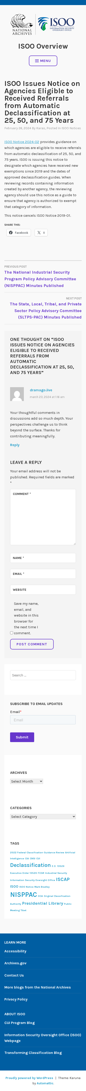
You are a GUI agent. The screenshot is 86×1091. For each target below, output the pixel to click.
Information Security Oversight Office (32, 880)
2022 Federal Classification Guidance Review (37, 852)
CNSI (32, 858)
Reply (14, 445)
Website (19, 590)
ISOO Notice (26, 886)
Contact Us (14, 975)
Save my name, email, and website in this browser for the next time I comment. (26, 618)
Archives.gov (15, 963)
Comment (22, 494)
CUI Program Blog (19, 1023)
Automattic (45, 1083)
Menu (45, 60)
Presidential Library (42, 903)
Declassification (30, 865)
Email (18, 574)
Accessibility (15, 951)
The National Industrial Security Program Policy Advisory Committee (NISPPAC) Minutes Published (40, 276)
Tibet (23, 910)
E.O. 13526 (58, 866)
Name (18, 558)
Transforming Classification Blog (33, 1052)
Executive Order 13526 (23, 873)
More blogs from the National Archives (37, 987)
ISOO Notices (71, 128)
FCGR (41, 873)
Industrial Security (56, 873)
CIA (27, 858)
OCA (40, 896)
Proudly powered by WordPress (29, 1078)
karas (40, 128)
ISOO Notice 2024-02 (21, 142)
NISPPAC (23, 894)
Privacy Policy (16, 999)
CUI (38, 858)
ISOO (14, 886)
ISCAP (63, 879)
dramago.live (41, 390)
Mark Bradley (42, 886)
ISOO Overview (43, 46)
